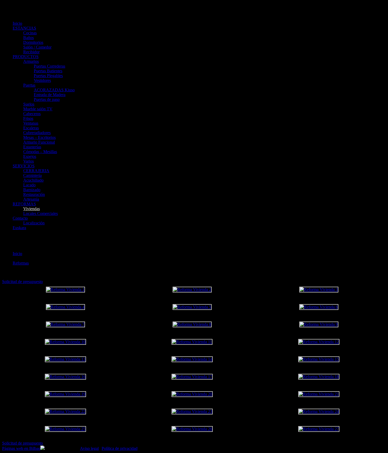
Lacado (29, 185)
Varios (28, 161)
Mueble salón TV (38, 109)
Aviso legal (89, 448)
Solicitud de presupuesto (22, 281)
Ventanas (30, 123)
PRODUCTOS (26, 56)
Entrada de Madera (49, 94)
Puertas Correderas (49, 66)
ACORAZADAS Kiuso (54, 90)
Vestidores (42, 80)
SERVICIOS (24, 166)
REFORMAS (24, 204)
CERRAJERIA (36, 170)
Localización (34, 223)
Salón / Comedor (37, 47)
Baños (28, 37)
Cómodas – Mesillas (40, 151)
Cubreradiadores (37, 132)
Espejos (29, 156)
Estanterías (32, 147)
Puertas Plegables (48, 75)
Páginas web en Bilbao (21, 448)
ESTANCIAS (24, 28)
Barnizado (31, 189)
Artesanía (31, 199)
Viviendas (31, 208)
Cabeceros (32, 113)
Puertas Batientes (48, 71)
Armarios (31, 61)
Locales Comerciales (40, 213)
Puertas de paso (47, 99)
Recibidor (31, 52)
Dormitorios (33, 42)
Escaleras (31, 128)
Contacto (20, 218)
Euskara (19, 227)
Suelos (28, 104)
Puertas (29, 85)
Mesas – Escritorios (39, 137)
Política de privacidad (120, 448)
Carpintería (32, 175)
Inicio (17, 23)
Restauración (34, 194)
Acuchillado (33, 180)
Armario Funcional (39, 142)
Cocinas (30, 33)
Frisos (28, 118)
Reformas (21, 263)
